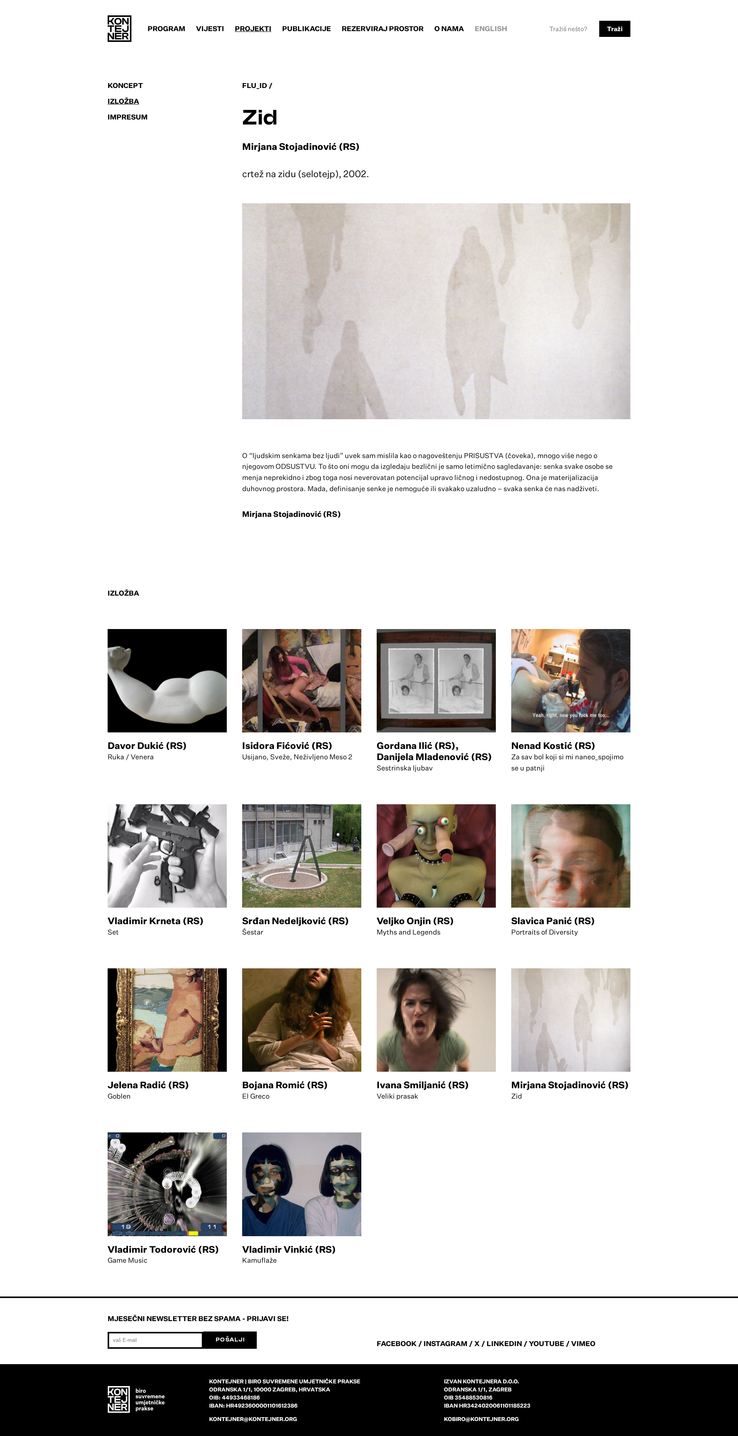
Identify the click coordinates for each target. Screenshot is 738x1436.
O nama (449, 28)
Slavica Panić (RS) (553, 920)
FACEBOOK (397, 1343)
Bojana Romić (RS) (285, 1085)
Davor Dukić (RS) (147, 745)
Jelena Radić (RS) (148, 1085)
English (491, 28)
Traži (615, 29)
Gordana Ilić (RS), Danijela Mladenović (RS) (434, 751)
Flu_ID (254, 85)
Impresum (128, 117)
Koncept (125, 85)
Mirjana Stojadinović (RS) (570, 1085)
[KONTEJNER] (119, 28)
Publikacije (306, 28)
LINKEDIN (504, 1343)
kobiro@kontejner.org (481, 1419)
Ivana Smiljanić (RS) (423, 1085)
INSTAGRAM (445, 1343)
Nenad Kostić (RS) (553, 745)
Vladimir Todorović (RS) (163, 1249)
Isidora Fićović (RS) (287, 745)
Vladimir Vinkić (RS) (289, 1249)
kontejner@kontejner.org (253, 1419)
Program (166, 28)
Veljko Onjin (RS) (415, 920)
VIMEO (583, 1343)
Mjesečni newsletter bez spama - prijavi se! (198, 1318)
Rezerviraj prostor (383, 28)
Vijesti (210, 28)
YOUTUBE (546, 1343)
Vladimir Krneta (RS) (156, 920)
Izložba (123, 101)
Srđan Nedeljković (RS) (295, 920)
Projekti (253, 28)
